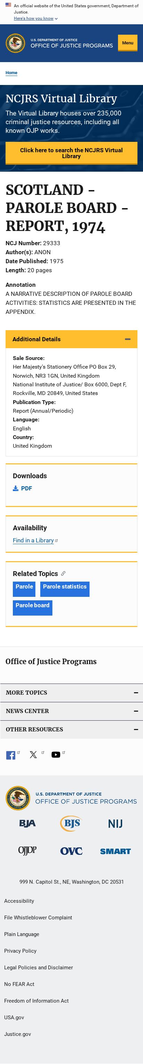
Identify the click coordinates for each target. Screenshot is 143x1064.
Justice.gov (17, 1034)
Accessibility (19, 901)
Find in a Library (33, 540)
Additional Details (36, 339)
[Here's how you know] (71, 12)
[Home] (72, 43)
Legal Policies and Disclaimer (38, 967)
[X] (35, 757)
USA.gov (14, 1017)
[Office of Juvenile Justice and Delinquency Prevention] (27, 857)
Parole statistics (64, 586)
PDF (26, 488)
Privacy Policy (20, 951)
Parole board (33, 605)
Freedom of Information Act (36, 1001)
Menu (127, 42)
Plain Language (21, 934)
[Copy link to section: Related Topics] (61, 572)
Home (11, 72)
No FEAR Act (19, 984)
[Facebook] (13, 757)
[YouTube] (58, 757)
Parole (24, 586)
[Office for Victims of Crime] (71, 856)
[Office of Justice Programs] (15, 43)
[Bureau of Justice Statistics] (71, 833)
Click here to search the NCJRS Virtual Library (71, 153)
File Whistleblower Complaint (38, 918)
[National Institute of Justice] (116, 829)
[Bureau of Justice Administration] (27, 829)
